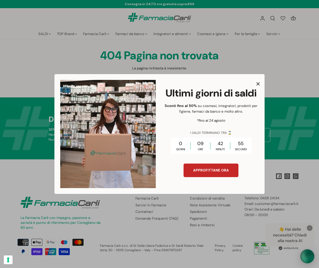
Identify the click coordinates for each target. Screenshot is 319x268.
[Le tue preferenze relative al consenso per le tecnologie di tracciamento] (8, 259)
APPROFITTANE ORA (211, 170)
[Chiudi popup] (258, 84)
